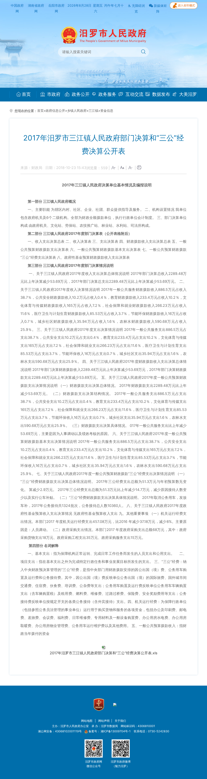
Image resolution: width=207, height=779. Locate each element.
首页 (26, 94)
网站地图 (87, 720)
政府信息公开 (55, 111)
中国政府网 (17, 8)
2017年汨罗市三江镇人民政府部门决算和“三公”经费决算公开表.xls (103, 653)
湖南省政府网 (36, 8)
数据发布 (160, 94)
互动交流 (133, 94)
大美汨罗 (187, 94)
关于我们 (120, 720)
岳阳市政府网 (56, 8)
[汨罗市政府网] (103, 35)
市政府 (53, 94)
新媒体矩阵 (160, 9)
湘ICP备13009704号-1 (116, 731)
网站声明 (104, 720)
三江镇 (93, 111)
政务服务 (106, 94)
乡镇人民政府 (77, 111)
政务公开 (80, 94)
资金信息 (106, 111)
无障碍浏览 (138, 9)
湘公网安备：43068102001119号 (60, 731)
